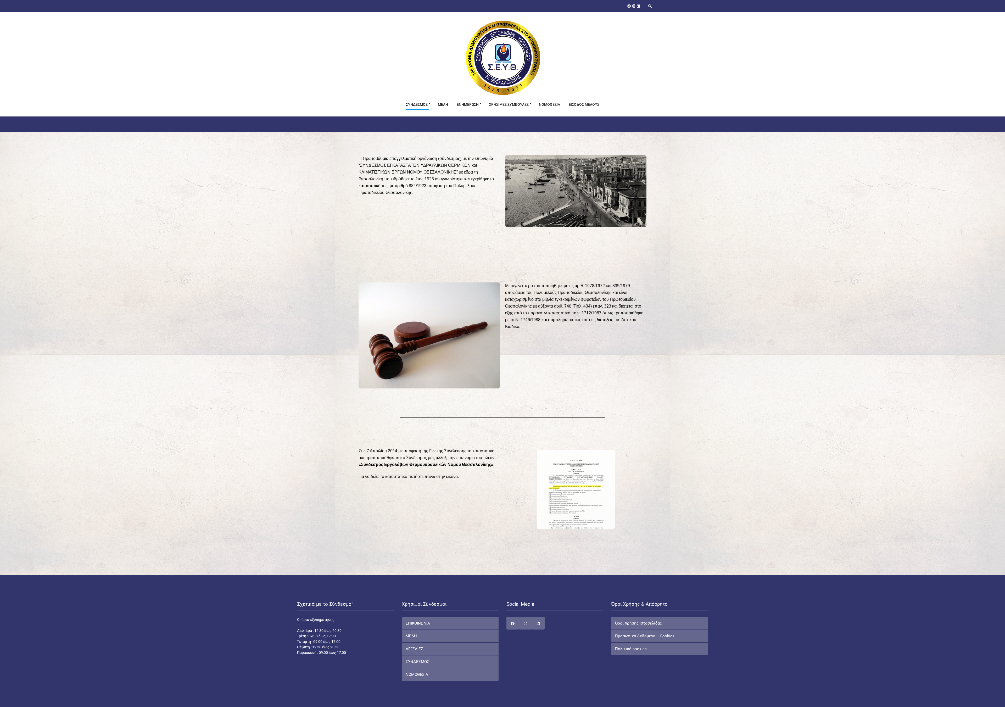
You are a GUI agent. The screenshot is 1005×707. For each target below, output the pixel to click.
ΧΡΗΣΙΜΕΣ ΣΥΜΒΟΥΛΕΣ (509, 104)
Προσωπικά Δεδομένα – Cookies (644, 636)
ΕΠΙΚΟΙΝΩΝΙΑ (418, 623)
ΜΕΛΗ (411, 636)
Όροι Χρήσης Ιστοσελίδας (638, 623)
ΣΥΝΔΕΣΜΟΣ (417, 104)
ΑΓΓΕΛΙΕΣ (414, 649)
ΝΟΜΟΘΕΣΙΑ (549, 104)
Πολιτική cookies (631, 649)
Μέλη (443, 104)
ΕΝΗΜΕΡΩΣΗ (468, 104)
